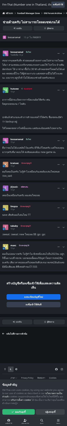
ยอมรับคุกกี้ (20, 411)
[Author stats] (63, 53)
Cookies (52, 378)
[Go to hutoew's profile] (5, 90)
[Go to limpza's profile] (5, 207)
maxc (13, 245)
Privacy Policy (27, 378)
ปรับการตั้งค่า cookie (21, 399)
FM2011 (37, 37)
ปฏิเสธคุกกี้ (50, 411)
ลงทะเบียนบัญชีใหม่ (33, 296)
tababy (14, 226)
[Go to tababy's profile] (5, 227)
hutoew (14, 88)
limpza (14, 206)
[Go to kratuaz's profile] (5, 164)
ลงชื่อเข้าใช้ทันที (33, 304)
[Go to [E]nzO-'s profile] (5, 188)
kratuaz (14, 163)
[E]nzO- (14, 186)
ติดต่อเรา (41, 378)
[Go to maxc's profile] (5, 246)
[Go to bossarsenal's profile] (4, 37)
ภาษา (13, 378)
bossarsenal (14, 37)
